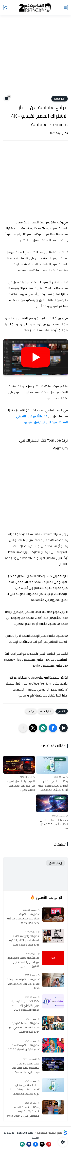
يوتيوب (31, 711)
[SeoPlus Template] (65, 1132)
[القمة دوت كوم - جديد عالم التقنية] (35, 7)
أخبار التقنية (59, 99)
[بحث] (5, 7)
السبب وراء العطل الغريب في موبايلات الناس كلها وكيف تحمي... (21, 785)
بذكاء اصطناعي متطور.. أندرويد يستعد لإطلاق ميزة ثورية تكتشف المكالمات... (53, 785)
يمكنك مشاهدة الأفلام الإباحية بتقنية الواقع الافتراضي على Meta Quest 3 (23, 1111)
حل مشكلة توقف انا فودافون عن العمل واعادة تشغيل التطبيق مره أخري (23, 962)
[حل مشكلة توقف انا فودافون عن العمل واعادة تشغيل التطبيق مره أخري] (53, 958)
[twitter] (42, 1144)
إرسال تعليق (55, 862)
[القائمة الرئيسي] (65, 7)
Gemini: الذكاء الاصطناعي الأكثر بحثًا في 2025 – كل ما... (54, 824)
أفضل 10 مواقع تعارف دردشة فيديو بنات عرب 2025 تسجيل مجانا (23, 983)
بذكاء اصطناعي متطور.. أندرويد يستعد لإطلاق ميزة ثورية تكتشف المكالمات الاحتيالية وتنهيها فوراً (24, 1089)
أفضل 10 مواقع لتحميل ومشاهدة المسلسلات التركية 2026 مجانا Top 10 (23, 918)
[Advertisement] (35, 57)
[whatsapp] (22, 1144)
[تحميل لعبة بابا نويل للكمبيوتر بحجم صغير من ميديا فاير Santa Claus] (53, 1064)
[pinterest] (48, 1144)
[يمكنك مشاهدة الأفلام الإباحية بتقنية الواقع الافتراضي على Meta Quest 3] (53, 1107)
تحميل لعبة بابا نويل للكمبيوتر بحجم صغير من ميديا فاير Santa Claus (25, 1067)
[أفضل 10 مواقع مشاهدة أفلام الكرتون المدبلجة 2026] (53, 1045)
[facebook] (35, 1144)
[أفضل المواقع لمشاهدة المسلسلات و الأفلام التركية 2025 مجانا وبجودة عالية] (53, 936)
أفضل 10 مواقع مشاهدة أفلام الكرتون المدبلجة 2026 (23, 1047)
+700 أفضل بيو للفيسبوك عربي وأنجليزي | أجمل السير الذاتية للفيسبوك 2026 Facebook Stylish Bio (24, 1005)
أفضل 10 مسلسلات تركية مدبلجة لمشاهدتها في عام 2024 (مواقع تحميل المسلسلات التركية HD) (24, 1027)
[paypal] (28, 1144)
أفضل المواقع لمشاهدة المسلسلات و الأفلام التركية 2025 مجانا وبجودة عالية (24, 940)
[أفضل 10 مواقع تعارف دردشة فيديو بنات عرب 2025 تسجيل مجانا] (53, 980)
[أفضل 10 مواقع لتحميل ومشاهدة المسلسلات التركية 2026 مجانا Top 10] (53, 914)
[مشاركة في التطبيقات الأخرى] (23, 728)
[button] (53, 728)
